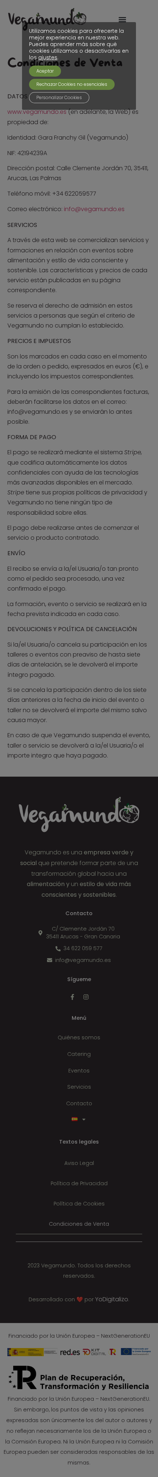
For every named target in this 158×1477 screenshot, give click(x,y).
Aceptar (45, 71)
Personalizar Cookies (59, 97)
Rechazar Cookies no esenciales (71, 84)
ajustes (47, 57)
